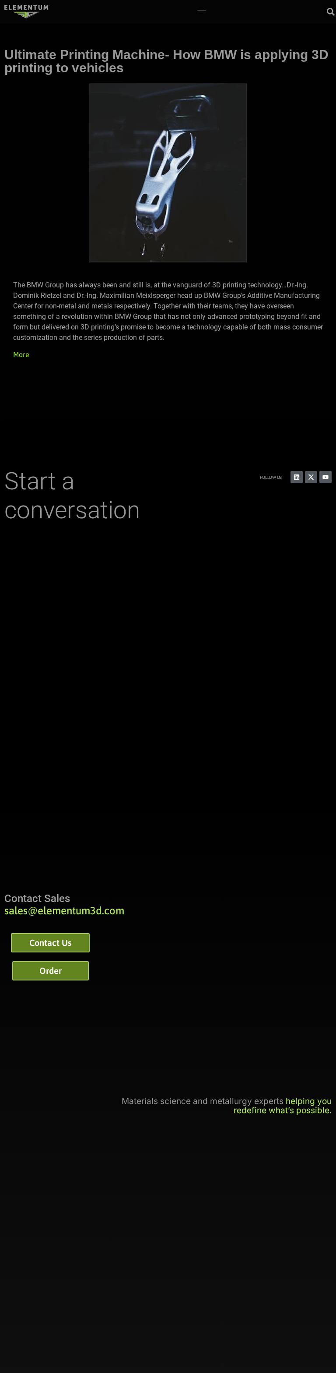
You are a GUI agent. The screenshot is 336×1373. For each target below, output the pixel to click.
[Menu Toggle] (201, 12)
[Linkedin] (296, 477)
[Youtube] (325, 477)
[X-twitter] (311, 477)
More (21, 354)
